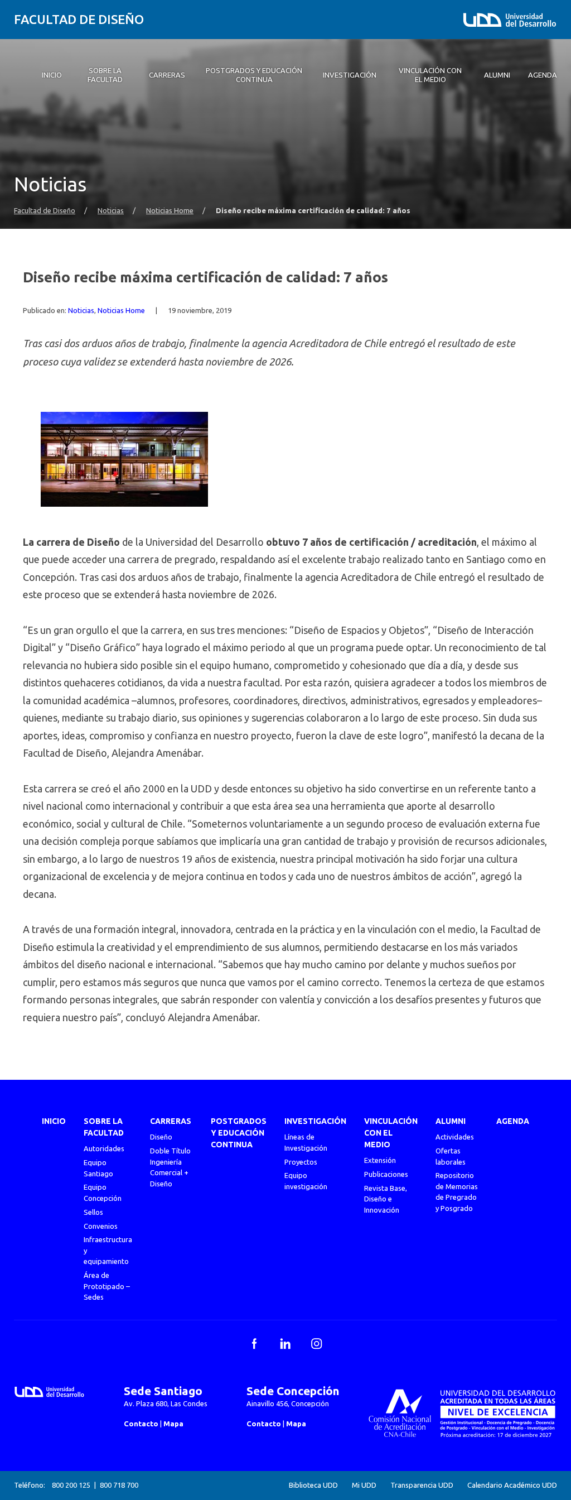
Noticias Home (169, 210)
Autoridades (104, 1148)
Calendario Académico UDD (512, 1485)
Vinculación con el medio (391, 1133)
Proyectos (300, 1162)
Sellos (93, 1212)
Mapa (173, 1423)
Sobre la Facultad (104, 1127)
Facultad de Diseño (79, 19)
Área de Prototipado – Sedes (107, 1286)
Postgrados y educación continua (239, 1133)
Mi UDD (364, 1485)
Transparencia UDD (421, 1485)
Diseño (161, 1137)
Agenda (512, 1121)
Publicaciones (386, 1174)
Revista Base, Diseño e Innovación (385, 1199)
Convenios (101, 1226)
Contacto (141, 1423)
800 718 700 (119, 1485)
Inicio (54, 1121)
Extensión (380, 1160)
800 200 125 (71, 1485)
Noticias (111, 210)
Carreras (170, 1121)
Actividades (454, 1137)
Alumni (450, 1121)
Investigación (315, 1121)
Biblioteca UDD (313, 1485)
